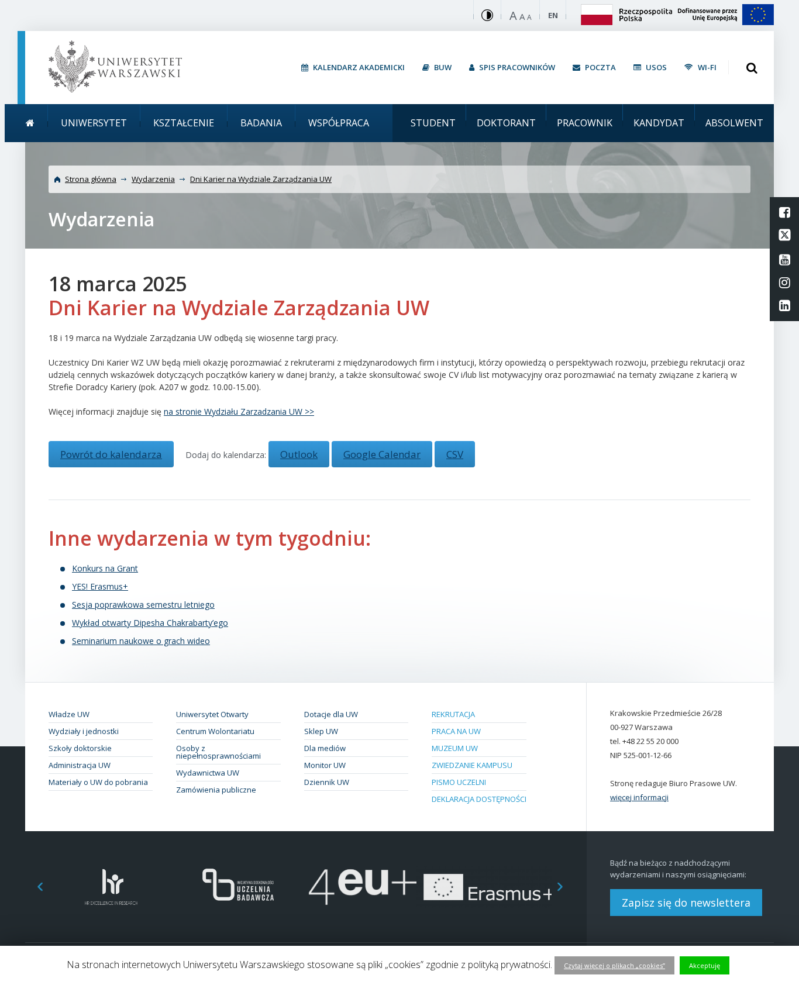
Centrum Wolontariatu (215, 731)
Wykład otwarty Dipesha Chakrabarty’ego (150, 622)
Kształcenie (183, 122)
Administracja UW (80, 765)
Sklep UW (321, 731)
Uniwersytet (94, 122)
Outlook (299, 454)
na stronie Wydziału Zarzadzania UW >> (239, 411)
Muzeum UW (455, 748)
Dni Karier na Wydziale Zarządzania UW (261, 179)
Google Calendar (382, 454)
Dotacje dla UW (331, 714)
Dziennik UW (326, 782)
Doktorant (506, 122)
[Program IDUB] (237, 887)
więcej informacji (639, 797)
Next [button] (566, 887)
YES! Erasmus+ (100, 586)
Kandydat (658, 122)
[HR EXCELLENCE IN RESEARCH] (111, 887)
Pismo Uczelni (459, 782)
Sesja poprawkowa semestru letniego (143, 604)
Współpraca (338, 122)
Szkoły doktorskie (80, 748)
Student (433, 122)
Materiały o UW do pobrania (98, 782)
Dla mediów (325, 748)
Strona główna (90, 179)
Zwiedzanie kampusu (472, 765)
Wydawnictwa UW (207, 772)
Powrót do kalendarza (111, 454)
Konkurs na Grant (105, 568)
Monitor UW (325, 765)
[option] (111, 887)
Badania (261, 122)
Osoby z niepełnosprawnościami (218, 752)
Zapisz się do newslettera (686, 903)
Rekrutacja (453, 714)
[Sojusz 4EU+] (363, 887)
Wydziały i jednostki (84, 731)
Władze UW (69, 714)
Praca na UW (456, 731)
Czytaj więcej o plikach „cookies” (614, 965)
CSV (454, 454)
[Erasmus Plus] (489, 887)
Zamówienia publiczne (216, 789)
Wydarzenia (153, 179)
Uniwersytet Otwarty (212, 714)
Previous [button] (34, 887)
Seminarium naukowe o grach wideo (141, 640)
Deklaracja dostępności (479, 799)
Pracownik (584, 122)
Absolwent (734, 122)
